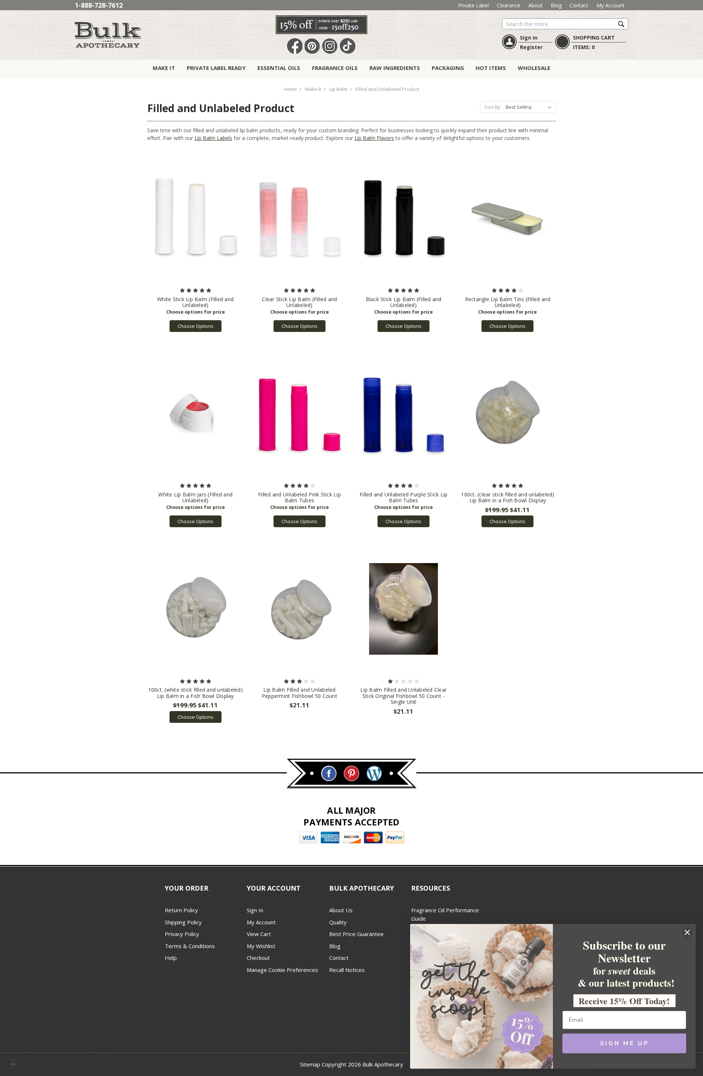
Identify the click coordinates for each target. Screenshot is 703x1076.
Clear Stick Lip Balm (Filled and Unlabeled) (299, 302)
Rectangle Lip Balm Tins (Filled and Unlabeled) (508, 302)
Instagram (330, 46)
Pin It (312, 46)
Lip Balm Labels (213, 137)
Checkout (258, 957)
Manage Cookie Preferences (282, 969)
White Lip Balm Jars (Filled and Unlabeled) (195, 497)
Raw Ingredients (394, 67)
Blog (556, 5)
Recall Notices (347, 969)
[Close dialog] (687, 932)
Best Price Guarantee (356, 934)
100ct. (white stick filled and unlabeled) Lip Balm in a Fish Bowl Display (195, 692)
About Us (341, 910)
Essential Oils (278, 67)
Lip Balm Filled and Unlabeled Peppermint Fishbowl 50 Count (299, 692)
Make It (164, 67)
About (535, 5)
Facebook (294, 46)
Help (171, 957)
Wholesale (534, 67)
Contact (579, 5)
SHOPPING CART (594, 37)
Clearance (508, 5)
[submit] (621, 23)
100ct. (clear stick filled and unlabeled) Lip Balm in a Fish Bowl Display (507, 497)
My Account (610, 5)
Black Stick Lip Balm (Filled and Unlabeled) (404, 302)
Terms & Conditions (190, 946)
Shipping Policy (183, 922)
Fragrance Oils (335, 67)
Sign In (255, 910)
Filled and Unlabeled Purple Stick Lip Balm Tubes (403, 497)
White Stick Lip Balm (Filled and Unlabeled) (195, 302)
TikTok (347, 46)
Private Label (473, 5)
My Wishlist (261, 946)
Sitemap (310, 1064)
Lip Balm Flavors (374, 137)
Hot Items (491, 67)
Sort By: (492, 107)
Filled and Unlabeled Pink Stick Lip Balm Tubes (299, 497)
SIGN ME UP (624, 1043)
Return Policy (181, 910)
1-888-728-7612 (99, 5)
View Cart (259, 934)
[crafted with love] (13, 1062)
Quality (338, 922)
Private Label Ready (216, 67)
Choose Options (195, 326)
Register (531, 47)
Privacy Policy (182, 934)
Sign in (529, 37)
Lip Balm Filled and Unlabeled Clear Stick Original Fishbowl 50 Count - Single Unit (403, 696)
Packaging (448, 67)
